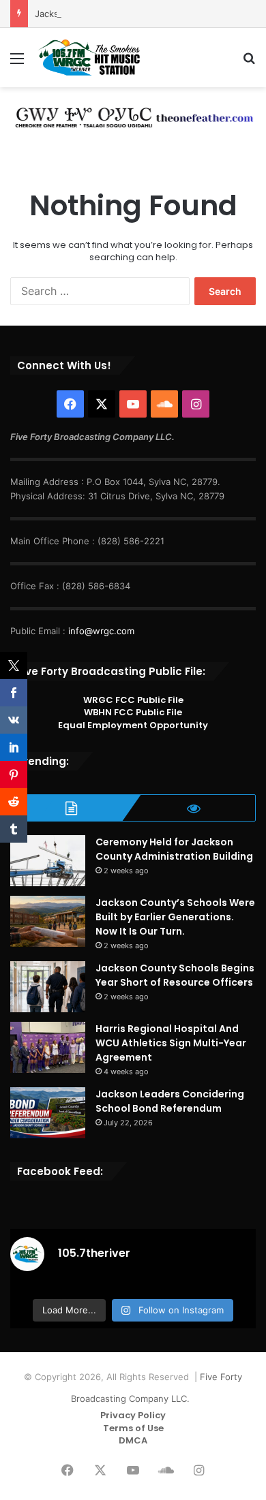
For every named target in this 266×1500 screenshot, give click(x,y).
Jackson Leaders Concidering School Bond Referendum (169, 1101)
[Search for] (249, 63)
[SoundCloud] (164, 404)
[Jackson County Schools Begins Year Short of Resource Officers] (47, 986)
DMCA (133, 1440)
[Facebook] (70, 404)
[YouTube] (133, 404)
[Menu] (17, 63)
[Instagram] (195, 404)
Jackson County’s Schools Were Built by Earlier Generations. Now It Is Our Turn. (175, 917)
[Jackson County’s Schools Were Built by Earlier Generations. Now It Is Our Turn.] (47, 921)
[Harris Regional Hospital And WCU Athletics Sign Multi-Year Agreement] (47, 1047)
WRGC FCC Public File (133, 699)
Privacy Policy (133, 1415)
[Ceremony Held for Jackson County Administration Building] (47, 860)
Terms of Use (133, 1428)
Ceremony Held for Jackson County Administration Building (174, 849)
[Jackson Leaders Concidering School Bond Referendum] (47, 1112)
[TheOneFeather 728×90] (133, 115)
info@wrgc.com (101, 630)
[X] (101, 404)
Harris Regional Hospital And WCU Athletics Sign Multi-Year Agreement (170, 1043)
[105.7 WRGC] (88, 57)
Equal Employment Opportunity (133, 725)
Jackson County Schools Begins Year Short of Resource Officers (174, 975)
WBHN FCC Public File (133, 712)
